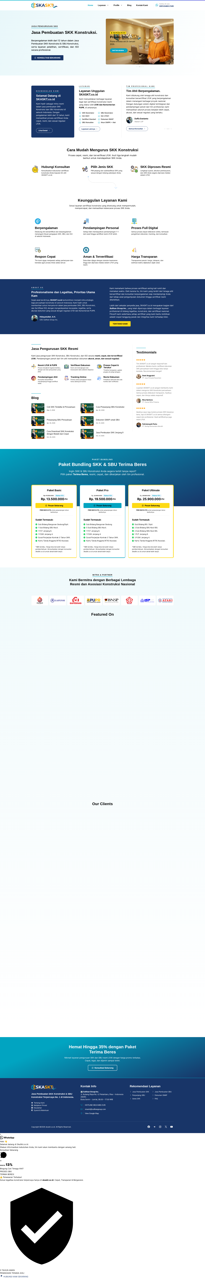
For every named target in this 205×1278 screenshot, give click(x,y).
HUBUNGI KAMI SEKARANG (15, 1276)
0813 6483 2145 (166, 6)
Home (90, 5)
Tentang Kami (120, 324)
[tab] (136, 66)
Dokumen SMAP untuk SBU (108, 420)
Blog (129, 5)
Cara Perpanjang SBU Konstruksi (110, 407)
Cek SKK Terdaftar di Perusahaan (61, 407)
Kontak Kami (142, 5)
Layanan (102, 5)
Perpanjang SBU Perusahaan (59, 420)
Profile (116, 5)
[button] (102, 1154)
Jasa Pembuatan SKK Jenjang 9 (109, 433)
